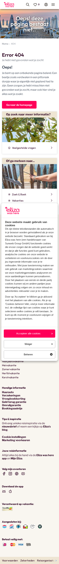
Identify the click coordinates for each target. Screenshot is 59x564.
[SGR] (12, 526)
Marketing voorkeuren (16, 440)
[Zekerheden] (32, 526)
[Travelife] (7, 508)
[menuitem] (10, 4)
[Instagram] (10, 473)
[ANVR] (4, 526)
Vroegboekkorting (13, 398)
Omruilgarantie (11, 405)
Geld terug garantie (14, 402)
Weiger (28, 344)
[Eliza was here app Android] (4, 491)
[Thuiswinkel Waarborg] (25, 526)
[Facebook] (4, 473)
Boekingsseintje (12, 408)
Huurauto (8, 392)
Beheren (28, 354)
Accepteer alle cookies (28, 333)
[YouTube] (23, 473)
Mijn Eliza (16, 458)
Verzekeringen (11, 395)
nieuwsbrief (9, 426)
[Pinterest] (17, 473)
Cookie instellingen (14, 437)
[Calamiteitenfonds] (18, 526)
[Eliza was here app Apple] (10, 491)
